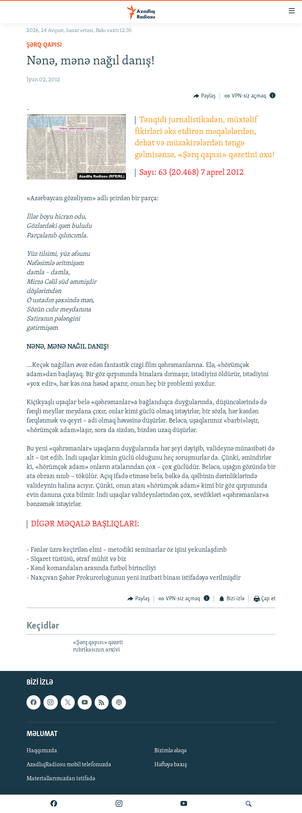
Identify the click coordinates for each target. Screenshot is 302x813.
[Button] (204, 96)
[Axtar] (249, 804)
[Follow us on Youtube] (85, 702)
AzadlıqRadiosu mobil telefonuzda (69, 765)
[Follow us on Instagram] (50, 702)
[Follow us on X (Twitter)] (68, 702)
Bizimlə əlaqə (170, 751)
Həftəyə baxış (170, 765)
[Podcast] (119, 702)
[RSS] (102, 702)
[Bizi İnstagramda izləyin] (119, 804)
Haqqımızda (42, 751)
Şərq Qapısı (44, 45)
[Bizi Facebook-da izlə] (53, 804)
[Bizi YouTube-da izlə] (183, 804)
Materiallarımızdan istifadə (61, 779)
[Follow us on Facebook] (34, 702)
